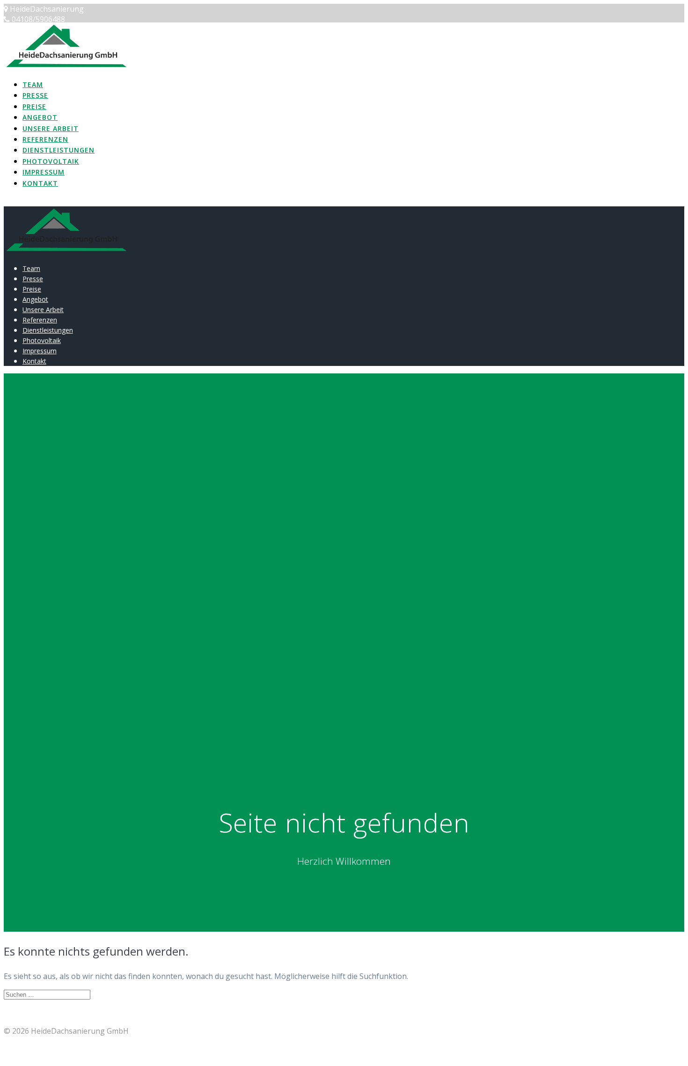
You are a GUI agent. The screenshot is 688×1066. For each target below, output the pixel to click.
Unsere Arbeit (50, 128)
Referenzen (45, 139)
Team (32, 84)
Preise (34, 106)
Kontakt (40, 183)
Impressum (43, 172)
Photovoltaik (50, 161)
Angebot (40, 117)
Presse (35, 95)
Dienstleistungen (58, 150)
